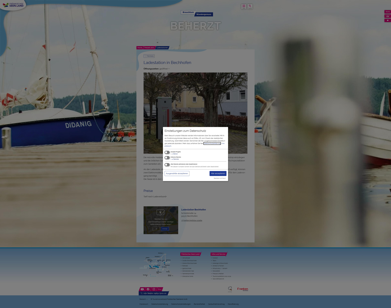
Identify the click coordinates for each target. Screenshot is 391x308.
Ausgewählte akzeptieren (177, 173)
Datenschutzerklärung (212, 143)
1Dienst (174, 154)
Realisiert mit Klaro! (220, 178)
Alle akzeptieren (218, 173)
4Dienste (175, 159)
